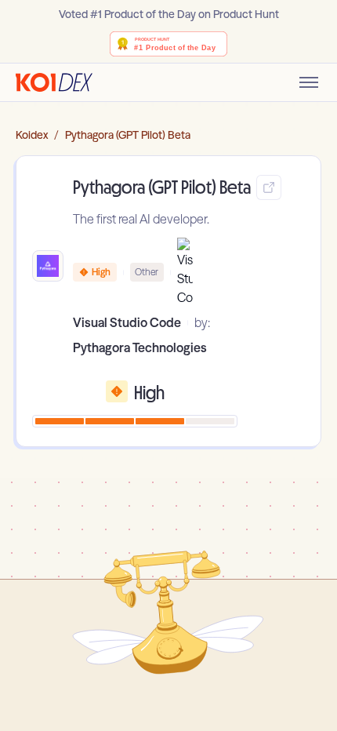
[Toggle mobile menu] (308, 82)
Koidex (32, 135)
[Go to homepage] (54, 82)
